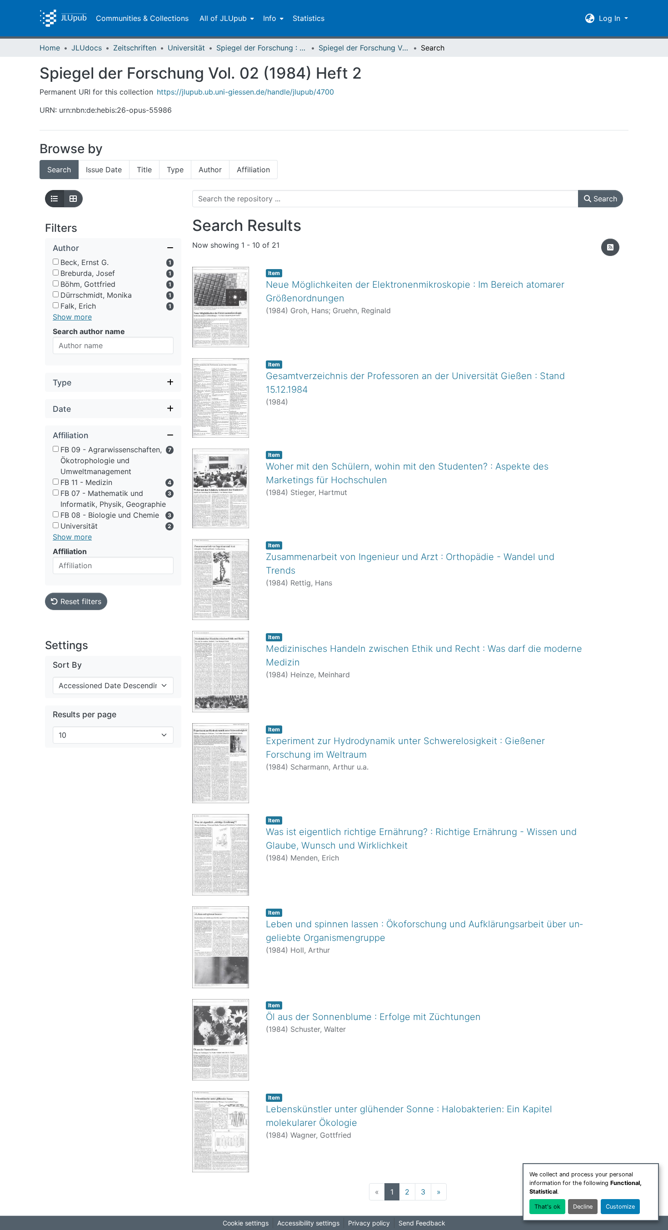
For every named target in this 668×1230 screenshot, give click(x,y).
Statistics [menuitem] (308, 18)
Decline (583, 1206)
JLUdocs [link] (86, 47)
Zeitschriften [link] (134, 47)
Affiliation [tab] (253, 169)
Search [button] (604, 198)
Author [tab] (210, 169)
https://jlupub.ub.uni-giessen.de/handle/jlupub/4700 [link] (245, 91)
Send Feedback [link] (422, 1223)
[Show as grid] (73, 198)
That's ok (547, 1206)
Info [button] (269, 18)
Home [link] (50, 47)
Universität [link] (186, 47)
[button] (63, 18)
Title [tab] (144, 169)
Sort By (67, 665)
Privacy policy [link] (369, 1223)
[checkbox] (56, 262)
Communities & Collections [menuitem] (142, 18)
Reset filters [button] (79, 601)
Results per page (84, 715)
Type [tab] (175, 169)
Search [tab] (59, 169)
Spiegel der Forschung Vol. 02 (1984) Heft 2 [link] (364, 47)
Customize (620, 1206)
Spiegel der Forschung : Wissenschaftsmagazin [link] (261, 47)
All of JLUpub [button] (223, 18)
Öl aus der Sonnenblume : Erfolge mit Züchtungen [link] (373, 1016)
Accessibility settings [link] (308, 1223)
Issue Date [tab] (104, 169)
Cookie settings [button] (246, 1223)
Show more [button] (72, 317)
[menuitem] (226, 18)
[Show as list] (54, 198)
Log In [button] (611, 18)
